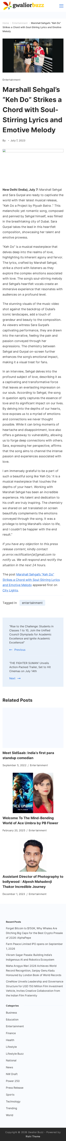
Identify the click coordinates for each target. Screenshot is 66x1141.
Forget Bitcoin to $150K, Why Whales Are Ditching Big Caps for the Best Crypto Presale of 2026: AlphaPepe (34, 933)
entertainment (32, 603)
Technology (13, 1101)
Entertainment (11, 79)
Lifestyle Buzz (15, 1053)
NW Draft (12, 1074)
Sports (10, 1094)
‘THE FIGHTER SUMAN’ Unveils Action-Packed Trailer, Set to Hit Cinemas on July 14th (30, 667)
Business (11, 1012)
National (11, 1060)
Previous (19, 649)
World (9, 1115)
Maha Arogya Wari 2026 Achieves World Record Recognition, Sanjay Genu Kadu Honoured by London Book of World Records (33, 970)
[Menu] (61, 5)
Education (12, 1019)
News (9, 1067)
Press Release (14, 1087)
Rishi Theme (33, 1136)
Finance (11, 1033)
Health (10, 1040)
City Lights (10, 590)
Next (12, 678)
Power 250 (13, 1081)
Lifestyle (11, 1046)
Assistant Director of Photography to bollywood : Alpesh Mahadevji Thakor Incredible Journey (33, 882)
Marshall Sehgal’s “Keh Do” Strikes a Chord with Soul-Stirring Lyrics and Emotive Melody (31, 580)
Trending (11, 1108)
